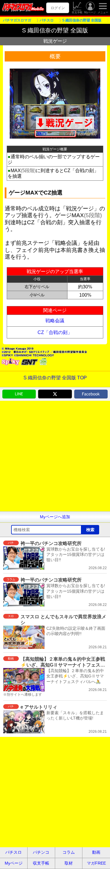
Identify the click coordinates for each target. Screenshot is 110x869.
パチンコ (41, 852)
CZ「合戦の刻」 (55, 332)
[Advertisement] (55, 456)
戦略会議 (54, 320)
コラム (68, 852)
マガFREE (96, 863)
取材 (69, 863)
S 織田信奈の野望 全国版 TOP (55, 377)
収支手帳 (77, 12)
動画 (96, 852)
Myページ (90, 12)
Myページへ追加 (55, 516)
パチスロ (13, 852)
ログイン (58, 8)
